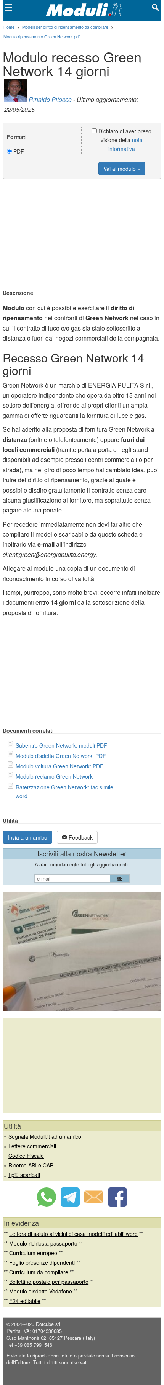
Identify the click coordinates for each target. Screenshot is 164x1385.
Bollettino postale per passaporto (48, 1281)
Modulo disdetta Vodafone (40, 1291)
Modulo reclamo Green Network (54, 776)
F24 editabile (24, 1301)
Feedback (80, 837)
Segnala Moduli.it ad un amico (44, 1136)
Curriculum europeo (33, 1253)
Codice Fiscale (26, 1155)
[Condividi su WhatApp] (46, 1204)
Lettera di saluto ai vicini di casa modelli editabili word (73, 1234)
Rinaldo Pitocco (50, 99)
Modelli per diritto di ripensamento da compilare (65, 27)
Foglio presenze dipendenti (42, 1262)
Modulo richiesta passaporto (43, 1243)
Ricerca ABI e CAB (30, 1165)
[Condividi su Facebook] (117, 1204)
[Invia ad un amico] (93, 1204)
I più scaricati (24, 1175)
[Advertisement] (82, 235)
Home (8, 27)
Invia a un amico (27, 837)
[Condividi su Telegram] (70, 1204)
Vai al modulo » (121, 168)
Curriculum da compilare (38, 1272)
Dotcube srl (48, 1324)
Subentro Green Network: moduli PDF (61, 745)
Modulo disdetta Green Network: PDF (61, 756)
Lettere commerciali (32, 1146)
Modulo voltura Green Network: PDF (59, 766)
